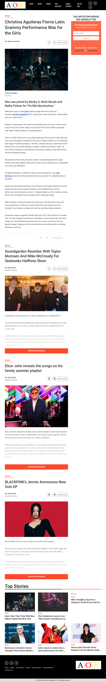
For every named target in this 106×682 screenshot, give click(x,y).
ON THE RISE (79, 5)
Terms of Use (79, 50)
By (6, 41)
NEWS (31, 4)
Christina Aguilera (19, 114)
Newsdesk (12, 267)
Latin (26, 111)
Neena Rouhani (14, 41)
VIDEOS (48, 4)
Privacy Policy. (92, 50)
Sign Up (86, 38)
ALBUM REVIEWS (68, 5)
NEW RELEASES (58, 5)
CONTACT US (9, 670)
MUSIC (40, 4)
